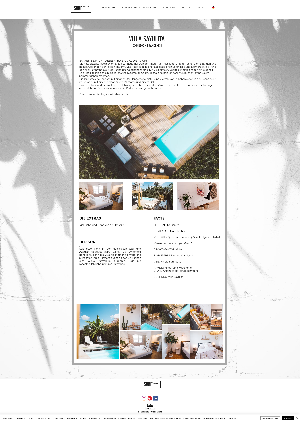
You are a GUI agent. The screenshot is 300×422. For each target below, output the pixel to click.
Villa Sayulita (175, 276)
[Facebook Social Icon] (155, 398)
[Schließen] (297, 418)
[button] (107, 7)
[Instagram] (144, 398)
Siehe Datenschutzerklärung (225, 418)
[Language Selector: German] (214, 7)
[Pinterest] (150, 398)
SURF (78, 8)
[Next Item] (219, 331)
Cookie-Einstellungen (270, 418)
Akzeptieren (288, 418)
